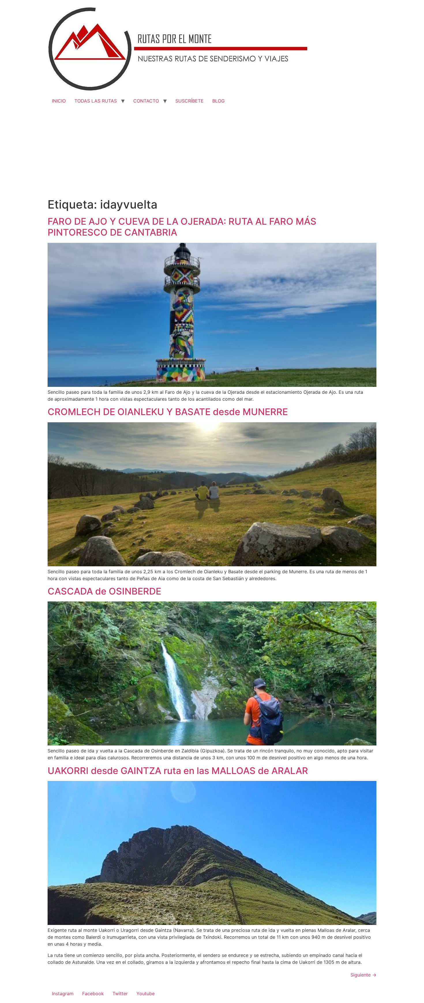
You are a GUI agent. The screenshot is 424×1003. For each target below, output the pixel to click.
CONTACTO (146, 101)
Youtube (145, 993)
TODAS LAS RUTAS (95, 101)
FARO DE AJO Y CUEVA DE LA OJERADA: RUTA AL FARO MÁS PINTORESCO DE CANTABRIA (182, 227)
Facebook (93, 993)
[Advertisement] (212, 154)
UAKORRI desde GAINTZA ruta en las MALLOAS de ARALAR (178, 770)
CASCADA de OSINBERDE (104, 591)
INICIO (59, 101)
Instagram (63, 993)
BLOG (218, 101)
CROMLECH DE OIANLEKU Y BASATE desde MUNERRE (168, 411)
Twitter (120, 993)
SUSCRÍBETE (189, 101)
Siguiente (363, 975)
